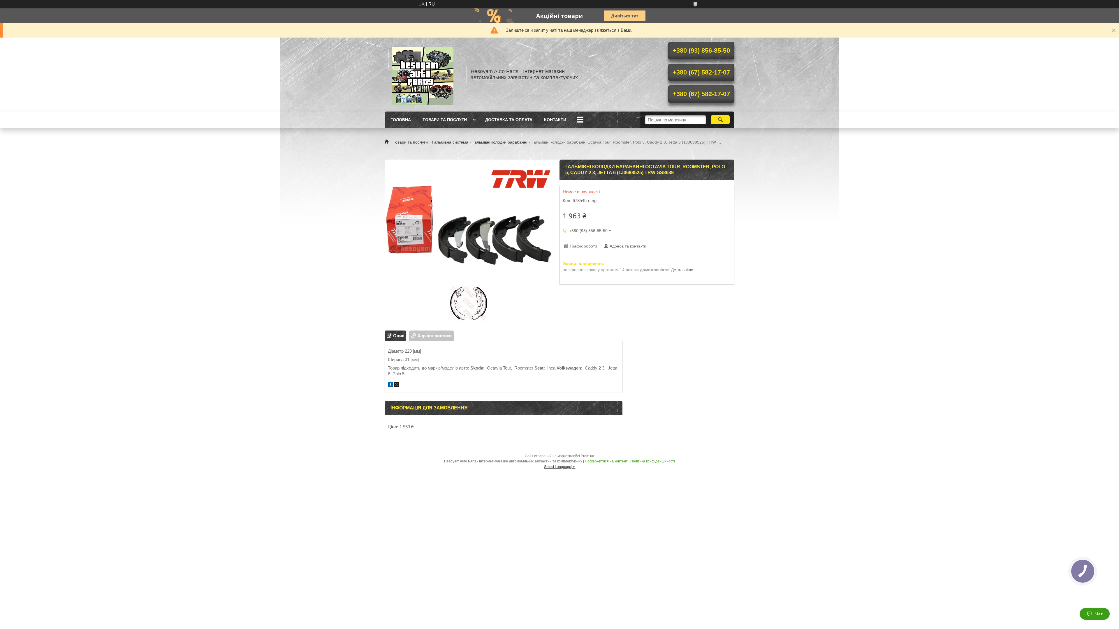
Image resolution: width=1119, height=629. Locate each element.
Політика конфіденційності (652, 461)
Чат (1099, 614)
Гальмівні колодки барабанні (499, 142)
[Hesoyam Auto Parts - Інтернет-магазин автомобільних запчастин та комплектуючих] (422, 74)
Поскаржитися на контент (606, 461)
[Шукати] (720, 119)
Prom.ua (587, 456)
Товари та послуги (445, 119)
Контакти (555, 119)
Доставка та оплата (508, 119)
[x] (396, 385)
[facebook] (390, 385)
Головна (400, 119)
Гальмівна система (450, 142)
